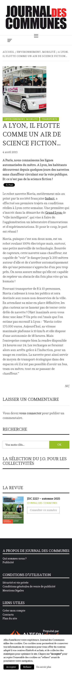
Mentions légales (13, 590)
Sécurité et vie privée (15, 582)
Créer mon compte (14, 610)
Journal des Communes (42, 503)
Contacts (8, 614)
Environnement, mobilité (21, 119)
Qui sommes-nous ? (14, 558)
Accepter (11, 667)
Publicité (8, 562)
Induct (50, 198)
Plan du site (10, 618)
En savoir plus (43, 666)
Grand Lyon (54, 212)
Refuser (27, 667)
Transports (49, 119)
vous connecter (30, 413)
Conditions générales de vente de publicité (29, 586)
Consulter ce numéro (43, 510)
